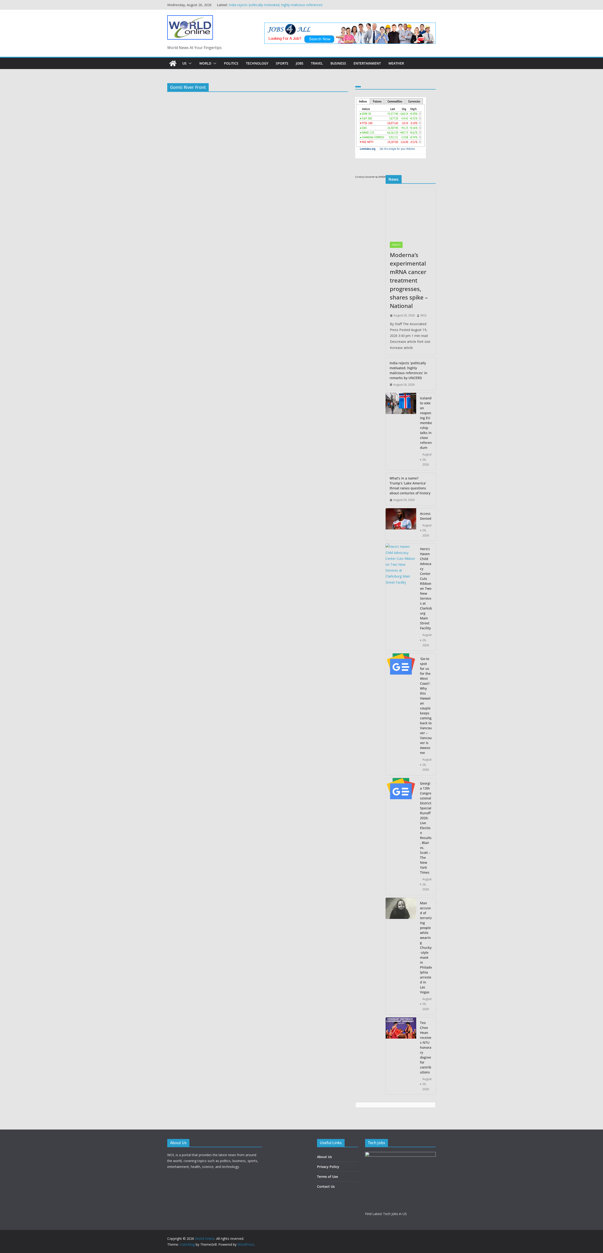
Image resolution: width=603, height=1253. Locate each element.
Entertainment (367, 63)
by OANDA (380, 176)
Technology (257, 63)
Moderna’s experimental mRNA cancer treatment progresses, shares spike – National (409, 280)
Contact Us (326, 1186)
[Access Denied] (401, 524)
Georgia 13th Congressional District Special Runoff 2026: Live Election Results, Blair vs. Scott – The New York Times (426, 828)
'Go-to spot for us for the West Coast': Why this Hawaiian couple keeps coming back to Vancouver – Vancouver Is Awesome (426, 705)
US (184, 63)
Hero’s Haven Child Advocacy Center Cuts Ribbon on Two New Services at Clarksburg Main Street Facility (426, 588)
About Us (324, 1157)
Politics (231, 63)
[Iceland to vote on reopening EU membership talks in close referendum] (401, 431)
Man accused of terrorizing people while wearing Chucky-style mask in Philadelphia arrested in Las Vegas (426, 947)
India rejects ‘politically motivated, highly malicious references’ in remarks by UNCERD (408, 370)
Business (338, 63)
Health (396, 244)
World (205, 63)
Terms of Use (327, 1176)
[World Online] (173, 63)
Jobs (299, 63)
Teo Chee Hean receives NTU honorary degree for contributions (425, 1047)
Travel (317, 63)
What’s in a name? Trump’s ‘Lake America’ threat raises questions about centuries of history (410, 485)
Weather (396, 63)
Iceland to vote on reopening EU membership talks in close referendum (426, 423)
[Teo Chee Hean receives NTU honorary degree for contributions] (401, 1056)
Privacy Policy (328, 1166)
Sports (282, 63)
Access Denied (425, 516)
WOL (423, 315)
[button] (189, 63)
